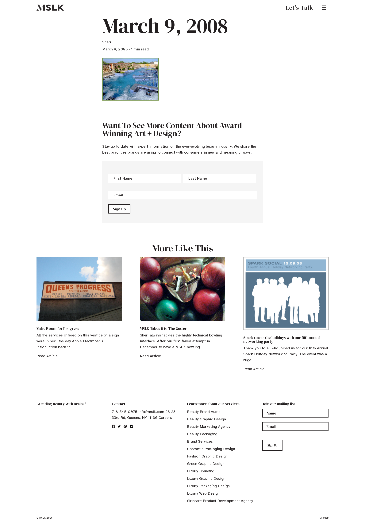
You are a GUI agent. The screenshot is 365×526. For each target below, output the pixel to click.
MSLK (50, 7)
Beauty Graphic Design (206, 419)
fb (113, 426)
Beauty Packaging (202, 434)
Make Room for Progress (57, 328)
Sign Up (119, 209)
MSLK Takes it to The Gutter (163, 328)
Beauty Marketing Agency (208, 426)
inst (131, 426)
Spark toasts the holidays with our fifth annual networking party (281, 339)
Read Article (47, 356)
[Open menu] (323, 7)
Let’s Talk (299, 8)
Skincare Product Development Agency (220, 500)
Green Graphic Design (205, 463)
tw (119, 426)
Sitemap (324, 517)
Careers (165, 417)
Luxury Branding (200, 471)
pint (125, 426)
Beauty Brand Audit (203, 411)
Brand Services (200, 441)
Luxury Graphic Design (206, 478)
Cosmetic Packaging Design (211, 448)
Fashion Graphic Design (207, 456)
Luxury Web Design (203, 493)
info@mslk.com (151, 411)
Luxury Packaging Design (208, 486)
